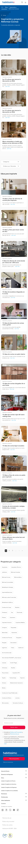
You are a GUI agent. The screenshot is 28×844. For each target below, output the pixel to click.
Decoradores (13, 642)
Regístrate (3, 797)
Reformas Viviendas (15, 572)
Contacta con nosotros (6, 806)
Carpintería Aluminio (7, 622)
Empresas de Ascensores (7, 776)
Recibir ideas (14, 727)
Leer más (7, 86)
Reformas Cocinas (6, 577)
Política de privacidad (8, 821)
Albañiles (17, 607)
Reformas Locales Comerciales (9, 597)
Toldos (12, 647)
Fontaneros (4, 612)
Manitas (3, 688)
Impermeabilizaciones (7, 592)
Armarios (4, 682)
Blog (6, 7)
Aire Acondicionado (6, 652)
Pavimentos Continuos (18, 703)
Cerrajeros (4, 627)
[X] (10, 810)
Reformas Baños (18, 577)
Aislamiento (14, 632)
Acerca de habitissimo (6, 802)
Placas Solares (5, 672)
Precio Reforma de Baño (7, 773)
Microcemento (5, 703)
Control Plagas (13, 662)
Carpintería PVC (16, 672)
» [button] (22, 550)
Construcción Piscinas (7, 637)
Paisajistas (4, 642)
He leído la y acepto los (13, 733)
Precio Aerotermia (5, 774)
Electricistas (19, 612)
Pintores (4, 617)
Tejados (4, 677)
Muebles (13, 667)
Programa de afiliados (6, 805)
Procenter (3, 784)
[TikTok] (17, 810)
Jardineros (4, 572)
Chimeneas (4, 667)
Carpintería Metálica (20, 622)
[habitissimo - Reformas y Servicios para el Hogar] (7, 2)
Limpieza (4, 662)
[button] (14, 15)
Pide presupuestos (14, 841)
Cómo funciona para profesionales (9, 799)
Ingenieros (4, 647)
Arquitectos (4, 567)
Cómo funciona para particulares (9, 795)
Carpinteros (12, 617)
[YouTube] (14, 810)
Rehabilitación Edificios (7, 602)
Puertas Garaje (13, 677)
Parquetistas (13, 627)
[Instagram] (2, 810)
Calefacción (21, 647)
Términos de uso (14, 734)
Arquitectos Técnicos (16, 567)
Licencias (17, 698)
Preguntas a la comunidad (7, 781)
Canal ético (4, 803)
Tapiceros (22, 677)
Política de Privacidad (16, 732)
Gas (12, 612)
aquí (5, 743)
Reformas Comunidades (7, 582)
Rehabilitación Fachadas (7, 587)
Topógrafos (18, 637)
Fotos (2, 782)
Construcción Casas (6, 607)
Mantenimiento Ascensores (16, 682)
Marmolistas (4, 632)
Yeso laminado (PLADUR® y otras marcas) (11, 657)
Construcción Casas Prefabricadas (9, 693)
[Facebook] (6, 810)
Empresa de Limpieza (6, 777)
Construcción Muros (6, 698)
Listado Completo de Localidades (9, 790)
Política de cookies (7, 825)
